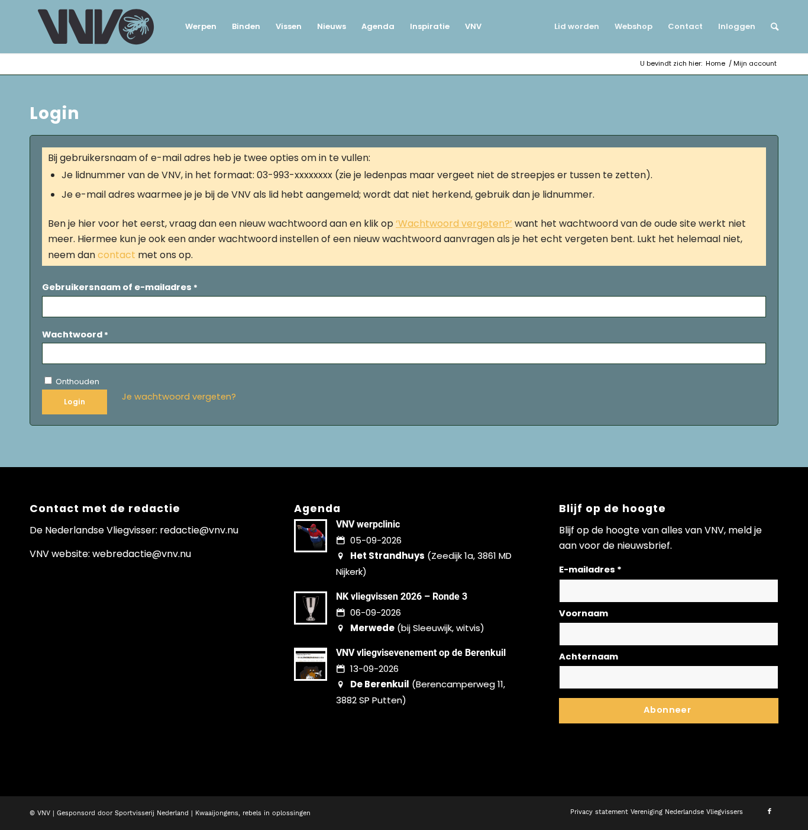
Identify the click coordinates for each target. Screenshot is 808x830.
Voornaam (583, 613)
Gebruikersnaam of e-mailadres (120, 287)
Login (74, 402)
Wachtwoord (75, 334)
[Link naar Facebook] (769, 812)
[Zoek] (770, 26)
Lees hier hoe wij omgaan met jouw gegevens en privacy (646, 732)
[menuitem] (200, 26)
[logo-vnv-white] (96, 26)
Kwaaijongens (216, 813)
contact (116, 255)
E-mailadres (590, 569)
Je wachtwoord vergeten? (179, 397)
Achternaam (588, 656)
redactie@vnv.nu (199, 530)
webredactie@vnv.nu (141, 554)
